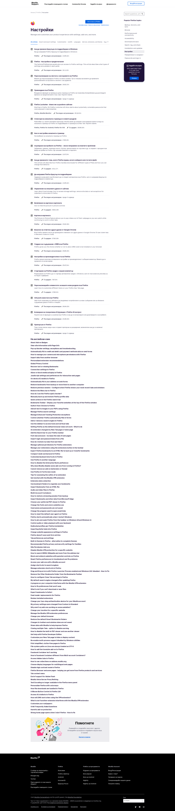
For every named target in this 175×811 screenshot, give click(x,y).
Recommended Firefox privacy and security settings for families (56, 544)
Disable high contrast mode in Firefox (45, 667)
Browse (127, 30)
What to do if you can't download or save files (48, 589)
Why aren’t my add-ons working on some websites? (51, 607)
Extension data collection (41, 481)
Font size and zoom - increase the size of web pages (51, 436)
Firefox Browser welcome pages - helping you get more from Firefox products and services (66, 670)
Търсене (142, 13)
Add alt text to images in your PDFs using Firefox (49, 409)
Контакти (83, 807)
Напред (134, 78)
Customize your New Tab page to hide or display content (53, 637)
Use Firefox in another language (43, 460)
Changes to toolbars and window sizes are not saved (51, 622)
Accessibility (129, 38)
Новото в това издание (94, 25)
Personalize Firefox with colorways (44, 686)
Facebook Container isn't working (44, 652)
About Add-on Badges (39, 343)
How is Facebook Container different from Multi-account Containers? (58, 655)
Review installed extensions (42, 598)
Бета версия (87, 774)
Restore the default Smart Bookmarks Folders (49, 619)
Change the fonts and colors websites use (47, 505)
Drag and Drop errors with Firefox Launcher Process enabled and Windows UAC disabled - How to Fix (70, 571)
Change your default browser (42, 616)
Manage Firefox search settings (43, 412)
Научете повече (84, 737)
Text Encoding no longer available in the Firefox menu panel (54, 683)
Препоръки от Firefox (42, 325)
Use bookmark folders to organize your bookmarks (50, 484)
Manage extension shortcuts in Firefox (46, 568)
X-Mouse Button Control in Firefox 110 (45, 692)
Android (61, 777)
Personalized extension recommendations (47, 361)
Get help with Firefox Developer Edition (46, 634)
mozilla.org (35, 807)
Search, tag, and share (132, 45)
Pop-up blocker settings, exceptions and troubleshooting (53, 349)
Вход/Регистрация (136, 3)
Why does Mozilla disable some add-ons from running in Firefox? (56, 466)
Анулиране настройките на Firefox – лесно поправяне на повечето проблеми (64, 146)
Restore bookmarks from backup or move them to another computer (57, 385)
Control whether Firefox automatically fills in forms (51, 418)
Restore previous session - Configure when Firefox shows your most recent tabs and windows (67, 388)
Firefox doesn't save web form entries (45, 535)
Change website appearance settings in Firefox (49, 532)
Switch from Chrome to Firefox (43, 406)
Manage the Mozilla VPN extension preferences (49, 613)
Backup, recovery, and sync (132, 26)
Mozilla (35, 757)
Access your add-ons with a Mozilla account (48, 562)
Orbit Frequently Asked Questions (44, 707)
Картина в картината (42, 216)
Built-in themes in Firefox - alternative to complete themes (54, 541)
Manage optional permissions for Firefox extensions (51, 445)
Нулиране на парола (115, 777)
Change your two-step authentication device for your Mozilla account (58, 601)
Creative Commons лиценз (59, 803)
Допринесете (111, 4)
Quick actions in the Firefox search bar (46, 400)
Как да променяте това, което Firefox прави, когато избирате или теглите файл (65, 160)
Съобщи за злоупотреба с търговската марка (39, 771)
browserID (61, 780)
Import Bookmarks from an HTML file (45, 487)
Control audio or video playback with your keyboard (51, 523)
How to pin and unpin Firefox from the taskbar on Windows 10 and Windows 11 (61, 520)
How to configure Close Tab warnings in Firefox (49, 577)
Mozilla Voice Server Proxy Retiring (44, 680)
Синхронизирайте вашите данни (119, 780)
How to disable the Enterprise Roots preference (49, 463)
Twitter (33, 779)
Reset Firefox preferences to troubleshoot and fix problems (54, 559)
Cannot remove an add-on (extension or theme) (49, 469)
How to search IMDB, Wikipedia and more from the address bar (55, 553)
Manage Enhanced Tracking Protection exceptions (50, 415)
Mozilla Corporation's (41, 797)
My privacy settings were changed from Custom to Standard (54, 604)
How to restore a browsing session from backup (49, 496)
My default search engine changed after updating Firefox (53, 580)
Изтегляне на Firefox (94, 22)
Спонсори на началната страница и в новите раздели (55, 119)
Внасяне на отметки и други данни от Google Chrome (55, 230)
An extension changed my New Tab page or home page (52, 430)
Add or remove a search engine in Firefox (46, 421)
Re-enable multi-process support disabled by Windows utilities (55, 640)
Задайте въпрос (96, 4)
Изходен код (35, 776)
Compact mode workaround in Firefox (45, 454)
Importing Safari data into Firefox (44, 529)
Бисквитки (74, 807)
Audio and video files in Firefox (43, 490)
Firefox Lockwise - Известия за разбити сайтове (53, 105)
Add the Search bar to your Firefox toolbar (47, 433)
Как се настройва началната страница (49, 133)
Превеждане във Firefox (44, 90)
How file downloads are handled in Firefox (47, 689)
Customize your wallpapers (41, 704)
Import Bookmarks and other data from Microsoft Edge (52, 499)
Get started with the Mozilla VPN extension (48, 478)
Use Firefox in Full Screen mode (43, 472)
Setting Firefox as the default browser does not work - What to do (56, 427)
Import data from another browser (44, 358)
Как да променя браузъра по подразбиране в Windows (55, 49)
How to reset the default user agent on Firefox (49, 514)
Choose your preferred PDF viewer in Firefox (48, 502)
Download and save (132, 42)
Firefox (38, 12)
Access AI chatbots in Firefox (42, 695)
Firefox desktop (63, 774)
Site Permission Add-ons (40, 547)
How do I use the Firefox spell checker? (46, 394)
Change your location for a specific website (48, 610)
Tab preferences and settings (42, 538)
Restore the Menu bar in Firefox (43, 391)
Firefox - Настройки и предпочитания (49, 62)
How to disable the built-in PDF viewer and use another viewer (55, 631)
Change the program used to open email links (48, 511)
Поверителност (105, 25)
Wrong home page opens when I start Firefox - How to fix (53, 713)
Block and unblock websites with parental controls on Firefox (55, 556)
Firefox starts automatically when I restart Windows (51, 517)
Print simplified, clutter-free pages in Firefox (48, 643)
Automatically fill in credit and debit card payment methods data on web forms (61, 352)
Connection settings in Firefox (43, 370)
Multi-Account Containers (41, 493)
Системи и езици (83, 25)
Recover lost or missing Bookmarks (44, 367)
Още (105, 42)
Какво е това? (113, 774)
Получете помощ (114, 784)
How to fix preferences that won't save (46, 586)
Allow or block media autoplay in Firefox (46, 373)
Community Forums (79, 4)
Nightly (85, 780)
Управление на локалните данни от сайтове (51, 189)
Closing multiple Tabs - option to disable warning (50, 628)
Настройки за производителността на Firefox (52, 257)
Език (124, 797)
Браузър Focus (63, 784)
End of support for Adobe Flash (43, 677)
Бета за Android (88, 777)
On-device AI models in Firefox (43, 379)
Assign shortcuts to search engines (45, 565)
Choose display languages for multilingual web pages (52, 664)
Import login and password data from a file (47, 439)
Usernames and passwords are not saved (47, 508)
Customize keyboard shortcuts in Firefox (47, 457)
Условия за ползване (48, 807)
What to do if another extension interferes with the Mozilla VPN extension (60, 701)
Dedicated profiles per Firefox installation (47, 526)
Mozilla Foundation (75, 797)
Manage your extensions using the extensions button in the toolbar (57, 448)
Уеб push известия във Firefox (46, 298)
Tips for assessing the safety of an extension (48, 475)
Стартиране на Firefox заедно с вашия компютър (53, 271)
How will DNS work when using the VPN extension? (51, 698)
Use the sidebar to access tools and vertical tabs (50, 424)
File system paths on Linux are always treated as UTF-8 (52, 646)
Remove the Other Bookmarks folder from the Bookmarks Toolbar (56, 574)
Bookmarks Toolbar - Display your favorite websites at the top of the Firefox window (64, 403)
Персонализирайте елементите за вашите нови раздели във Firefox (61, 285)
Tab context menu (38, 674)
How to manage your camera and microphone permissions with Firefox (58, 355)
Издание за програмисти (91, 770)
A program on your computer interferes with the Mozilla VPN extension (58, 583)
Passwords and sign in (133, 58)
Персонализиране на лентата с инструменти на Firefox (56, 76)
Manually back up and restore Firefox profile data (50, 397)
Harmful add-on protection (41, 710)
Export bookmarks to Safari (41, 592)
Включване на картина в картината (48, 203)
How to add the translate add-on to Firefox (47, 649)
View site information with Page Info (45, 346)
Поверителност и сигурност (134, 55)
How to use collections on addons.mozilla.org (48, 661)
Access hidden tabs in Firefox (42, 658)
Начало (33, 12)
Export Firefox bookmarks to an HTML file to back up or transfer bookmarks (60, 451)
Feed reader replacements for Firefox (45, 595)
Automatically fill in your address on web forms (49, 382)
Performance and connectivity (131, 34)
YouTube (139, 807)
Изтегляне (61, 770)
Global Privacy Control (39, 364)
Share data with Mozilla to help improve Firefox (49, 625)
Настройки (129, 51)
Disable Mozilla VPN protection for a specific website (51, 550)
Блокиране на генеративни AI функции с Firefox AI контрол (57, 312)
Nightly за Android (89, 784)
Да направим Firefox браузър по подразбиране (53, 174)
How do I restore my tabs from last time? (47, 442)
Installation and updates (133, 48)
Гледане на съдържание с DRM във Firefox (51, 244)
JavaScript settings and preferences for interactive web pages (55, 376)
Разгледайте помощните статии (56, 4)
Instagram (143, 807)
